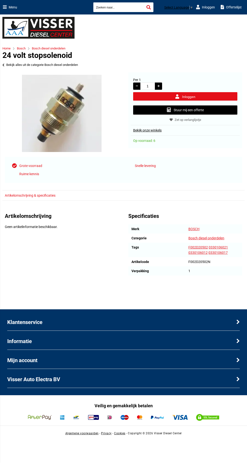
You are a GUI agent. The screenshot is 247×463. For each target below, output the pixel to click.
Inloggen (188, 97)
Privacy (106, 433)
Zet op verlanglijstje (188, 120)
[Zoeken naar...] (148, 7)
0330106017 (218, 253)
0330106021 (218, 247)
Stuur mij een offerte (189, 110)
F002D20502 (198, 247)
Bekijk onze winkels (147, 130)
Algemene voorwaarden (82, 433)
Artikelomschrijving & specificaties (30, 195)
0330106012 (198, 253)
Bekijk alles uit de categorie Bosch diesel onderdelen (42, 65)
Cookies (119, 433)
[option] (61, 113)
